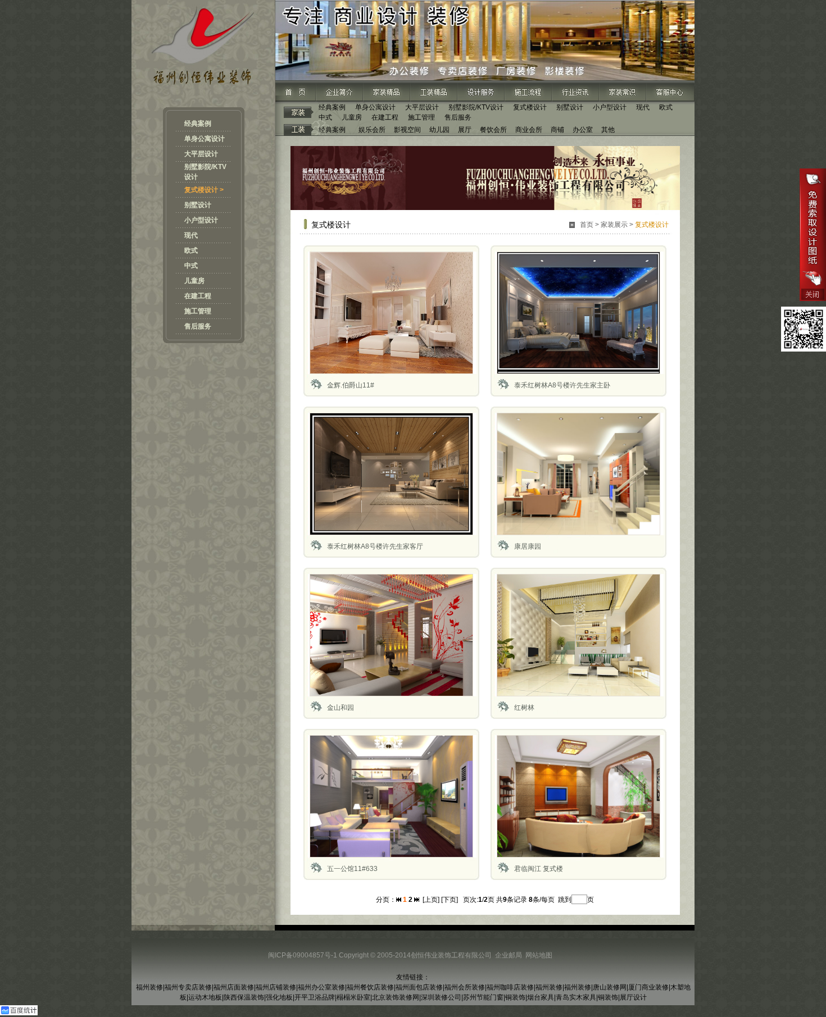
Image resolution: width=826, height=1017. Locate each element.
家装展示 (614, 225)
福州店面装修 (234, 987)
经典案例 (197, 123)
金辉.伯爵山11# (350, 385)
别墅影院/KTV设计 (475, 107)
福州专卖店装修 (188, 987)
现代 (191, 235)
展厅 (464, 130)
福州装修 (149, 987)
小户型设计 (201, 220)
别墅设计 (197, 205)
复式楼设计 (530, 107)
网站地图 (538, 955)
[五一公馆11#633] (391, 855)
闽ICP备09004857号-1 (302, 955)
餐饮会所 (493, 130)
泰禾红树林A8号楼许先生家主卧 (562, 385)
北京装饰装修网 (395, 997)
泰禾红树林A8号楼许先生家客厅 (375, 546)
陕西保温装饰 (244, 997)
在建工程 (197, 296)
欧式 (191, 250)
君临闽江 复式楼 (538, 869)
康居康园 (527, 546)
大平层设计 (201, 154)
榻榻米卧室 (353, 997)
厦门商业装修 (648, 987)
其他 (608, 130)
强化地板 (279, 997)
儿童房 (194, 281)
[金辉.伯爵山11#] (391, 372)
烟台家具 (540, 997)
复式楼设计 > (204, 190)
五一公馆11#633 (352, 869)
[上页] (431, 900)
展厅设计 (633, 997)
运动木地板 (205, 997)
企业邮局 (508, 955)
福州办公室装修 (321, 987)
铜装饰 (515, 997)
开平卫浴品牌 (314, 997)
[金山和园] (391, 694)
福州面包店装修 (419, 987)
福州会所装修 (464, 987)
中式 (191, 266)
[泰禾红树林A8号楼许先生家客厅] (391, 533)
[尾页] (416, 900)
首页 (586, 225)
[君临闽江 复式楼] (578, 855)
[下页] (449, 900)
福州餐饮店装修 (370, 987)
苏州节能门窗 (483, 997)
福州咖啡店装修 (510, 987)
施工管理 (197, 311)
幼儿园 (439, 130)
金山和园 (340, 708)
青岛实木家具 (576, 997)
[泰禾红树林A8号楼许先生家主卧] (578, 372)
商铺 (557, 130)
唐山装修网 (610, 987)
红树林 (524, 708)
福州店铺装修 (276, 987)
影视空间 (407, 130)
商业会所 (528, 130)
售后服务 (197, 326)
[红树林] (578, 694)
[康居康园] (578, 533)
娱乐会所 (371, 130)
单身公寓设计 (204, 139)
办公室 (583, 130)
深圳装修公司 (441, 997)
